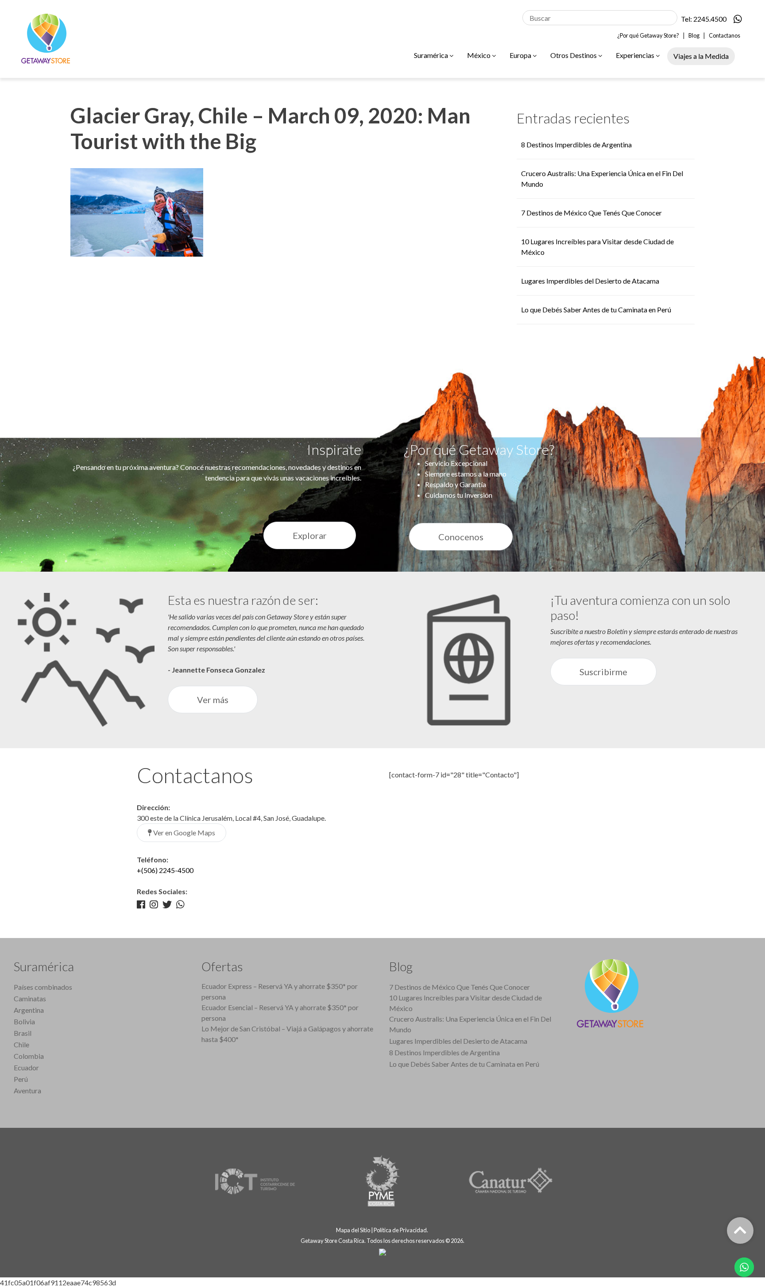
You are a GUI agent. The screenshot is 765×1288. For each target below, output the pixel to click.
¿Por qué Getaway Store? (648, 35)
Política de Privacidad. (401, 1230)
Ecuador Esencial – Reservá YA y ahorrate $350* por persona (280, 1012)
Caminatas (30, 998)
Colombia (29, 1056)
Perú (21, 1079)
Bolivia (24, 1021)
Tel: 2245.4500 (703, 19)
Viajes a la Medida (701, 56)
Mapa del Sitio (353, 1230)
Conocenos (460, 536)
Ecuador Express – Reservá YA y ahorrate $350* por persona (279, 991)
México (479, 55)
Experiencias (636, 55)
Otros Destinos (574, 55)
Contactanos (724, 35)
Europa (521, 55)
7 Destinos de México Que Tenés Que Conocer (591, 212)
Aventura (27, 1090)
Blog (693, 35)
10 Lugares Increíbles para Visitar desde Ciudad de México (465, 1002)
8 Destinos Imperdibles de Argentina (576, 144)
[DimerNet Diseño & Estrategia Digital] (382, 1251)
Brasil (22, 1033)
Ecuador (26, 1067)
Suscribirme (603, 671)
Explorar (310, 535)
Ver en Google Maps (183, 832)
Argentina (29, 1010)
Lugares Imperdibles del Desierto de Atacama (590, 281)
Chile (21, 1044)
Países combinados (43, 987)
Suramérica (431, 55)
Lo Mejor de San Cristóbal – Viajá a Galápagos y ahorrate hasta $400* (287, 1033)
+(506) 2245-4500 (165, 870)
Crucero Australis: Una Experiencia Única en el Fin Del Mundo (470, 1024)
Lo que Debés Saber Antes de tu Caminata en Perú (596, 309)
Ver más (212, 699)
